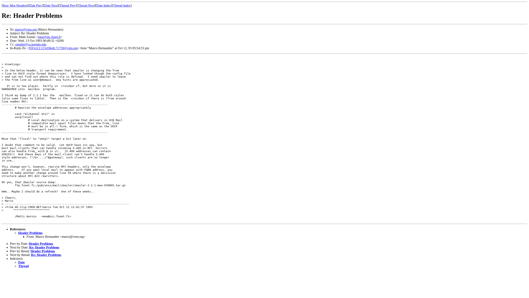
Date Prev (35, 5)
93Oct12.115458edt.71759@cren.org (53, 48)
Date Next (51, 5)
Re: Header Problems (44, 247)
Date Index (104, 5)
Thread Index (122, 5)
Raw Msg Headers (15, 5)
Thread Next (86, 5)
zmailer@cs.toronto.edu (30, 44)
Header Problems (30, 233)
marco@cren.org (26, 29)
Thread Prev (68, 5)
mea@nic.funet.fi (49, 37)
